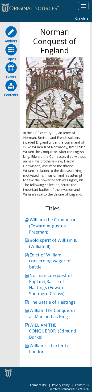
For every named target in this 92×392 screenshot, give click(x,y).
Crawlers (81, 18)
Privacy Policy (61, 385)
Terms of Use (38, 385)
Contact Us (81, 385)
